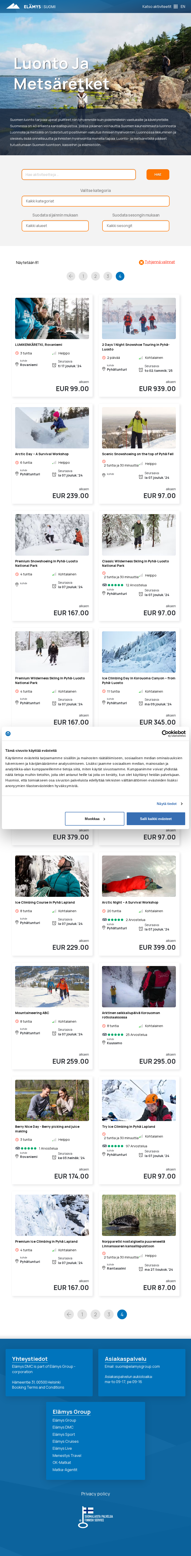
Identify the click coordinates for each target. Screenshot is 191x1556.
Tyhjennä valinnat (160, 261)
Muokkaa (92, 819)
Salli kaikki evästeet (156, 819)
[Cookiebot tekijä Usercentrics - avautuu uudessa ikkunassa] (165, 733)
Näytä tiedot (167, 804)
